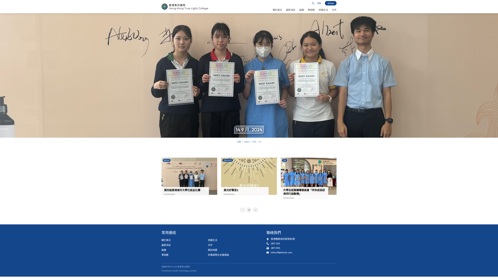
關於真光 (166, 240)
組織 (163, 249)
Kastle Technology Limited (184, 270)
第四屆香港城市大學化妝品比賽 (182, 190)
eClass (331, 3)
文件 (210, 245)
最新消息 (166, 245)
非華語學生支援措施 (218, 254)
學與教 (164, 254)
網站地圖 (212, 249)
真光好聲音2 (231, 190)
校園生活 (212, 240)
